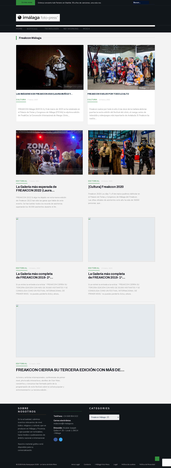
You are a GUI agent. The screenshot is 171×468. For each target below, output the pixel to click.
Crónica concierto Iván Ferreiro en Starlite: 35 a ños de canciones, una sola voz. (69, 3)
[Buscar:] (141, 2)
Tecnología (52, 28)
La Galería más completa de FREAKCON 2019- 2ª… (34, 275)
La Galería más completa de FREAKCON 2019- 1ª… (106, 275)
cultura (21, 100)
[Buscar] (153, 2)
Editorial (21, 181)
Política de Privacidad (147, 464)
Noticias (32, 29)
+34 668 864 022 (70, 416)
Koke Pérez (53, 464)
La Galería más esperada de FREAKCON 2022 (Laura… (36, 188)
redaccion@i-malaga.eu (63, 423)
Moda (86, 28)
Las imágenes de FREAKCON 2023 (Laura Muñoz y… (44, 94)
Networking (71, 28)
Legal (116, 464)
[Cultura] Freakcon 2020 (106, 186)
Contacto (87, 464)
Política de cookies (128, 464)
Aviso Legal (75, 464)
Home (19, 28)
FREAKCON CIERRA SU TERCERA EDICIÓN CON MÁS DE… (70, 370)
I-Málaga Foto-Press (102, 464)
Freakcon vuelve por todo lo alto (108, 94)
